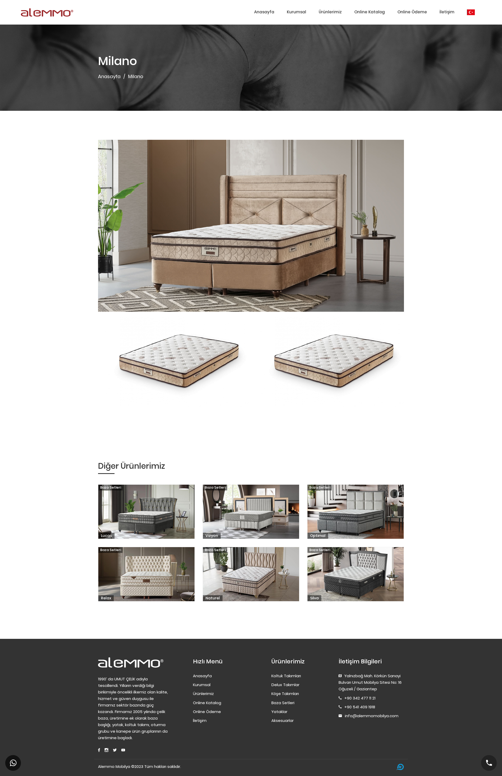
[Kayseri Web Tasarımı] (400, 767)
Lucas (106, 535)
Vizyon (212, 535)
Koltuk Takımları (286, 676)
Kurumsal (296, 12)
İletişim (447, 12)
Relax (106, 598)
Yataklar (279, 711)
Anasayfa (264, 12)
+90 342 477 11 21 (359, 698)
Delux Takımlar (285, 684)
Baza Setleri (110, 487)
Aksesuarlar (282, 720)
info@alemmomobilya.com (371, 716)
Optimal (318, 535)
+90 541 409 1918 (359, 707)
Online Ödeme (412, 12)
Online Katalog (369, 12)
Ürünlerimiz (330, 12)
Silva (314, 598)
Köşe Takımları (285, 693)
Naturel (213, 598)
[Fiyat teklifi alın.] (13, 763)
